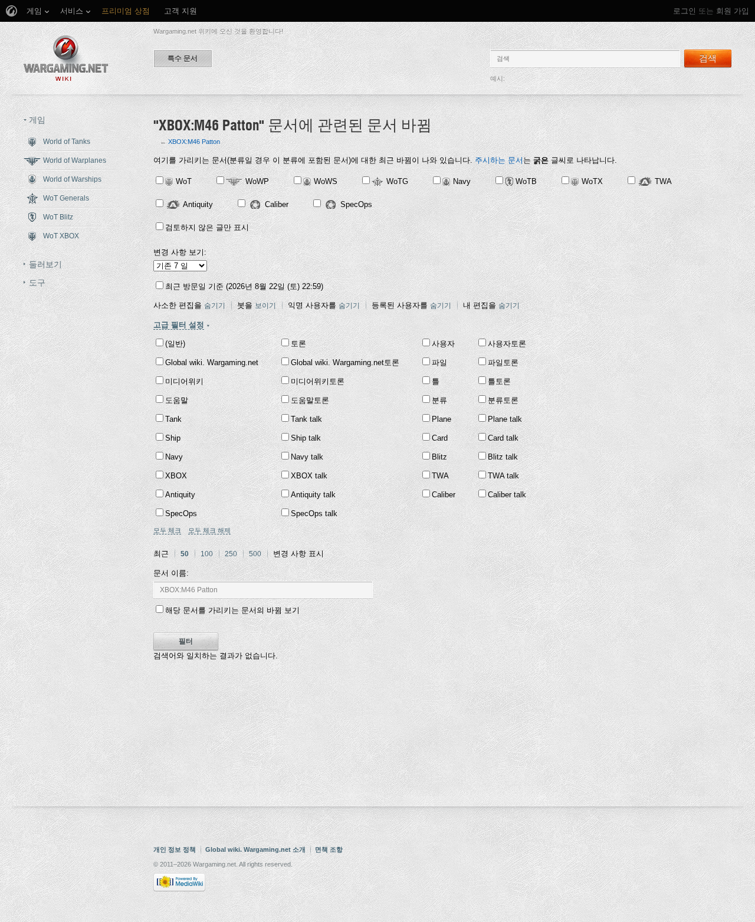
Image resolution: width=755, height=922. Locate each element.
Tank (173, 419)
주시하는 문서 (499, 160)
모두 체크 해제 (209, 530)
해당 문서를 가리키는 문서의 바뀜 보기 (232, 610)
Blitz (439, 456)
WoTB (526, 181)
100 (207, 554)
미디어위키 (184, 381)
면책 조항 (329, 849)
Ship (172, 438)
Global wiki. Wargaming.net (211, 362)
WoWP (257, 181)
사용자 (443, 343)
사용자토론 (507, 343)
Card (440, 438)
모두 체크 (167, 530)
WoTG (397, 181)
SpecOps (356, 204)
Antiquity (198, 204)
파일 (439, 362)
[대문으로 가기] (66, 58)
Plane (441, 419)
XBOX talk (309, 475)
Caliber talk (507, 494)
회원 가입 (732, 10)
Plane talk (505, 419)
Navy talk (307, 456)
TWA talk (503, 475)
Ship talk (306, 438)
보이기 (265, 305)
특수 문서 (183, 58)
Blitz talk (503, 456)
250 (231, 554)
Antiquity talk (313, 494)
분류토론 (503, 400)
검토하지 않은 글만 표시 (207, 227)
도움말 (176, 400)
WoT (184, 181)
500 (255, 554)
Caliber (276, 204)
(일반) (175, 343)
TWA (663, 181)
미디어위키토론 (317, 381)
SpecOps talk (314, 513)
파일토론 (503, 362)
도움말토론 (310, 400)
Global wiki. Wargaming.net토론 (345, 362)
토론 (298, 343)
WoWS (325, 181)
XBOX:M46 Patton (194, 141)
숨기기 (214, 305)
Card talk (503, 438)
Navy (462, 181)
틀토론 (499, 381)
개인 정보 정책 (174, 849)
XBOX (176, 475)
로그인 (684, 10)
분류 (439, 400)
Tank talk (306, 419)
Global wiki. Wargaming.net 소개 (255, 849)
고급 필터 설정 (178, 324)
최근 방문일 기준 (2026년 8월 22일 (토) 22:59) (244, 286)
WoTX (592, 181)
